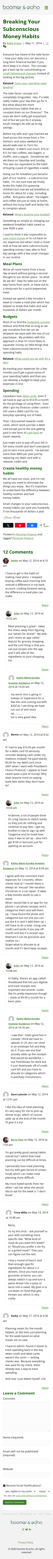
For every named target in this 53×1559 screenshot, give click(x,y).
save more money (14, 238)
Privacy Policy (25, 1542)
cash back (33, 432)
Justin (14, 560)
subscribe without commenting (31, 1495)
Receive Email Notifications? (23, 1485)
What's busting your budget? (32, 214)
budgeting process (38, 322)
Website (8, 1469)
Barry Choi (17, 1139)
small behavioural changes (19, 73)
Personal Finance (26, 534)
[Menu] (46, 7)
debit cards (29, 396)
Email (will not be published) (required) (20, 1453)
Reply (45, 605)
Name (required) (13, 1437)
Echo (16, 613)
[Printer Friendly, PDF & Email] (12, 518)
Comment (9, 1398)
